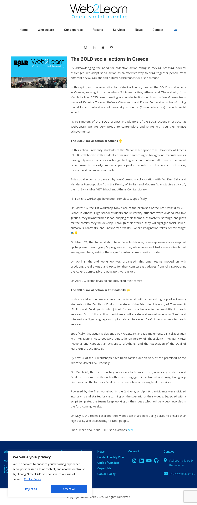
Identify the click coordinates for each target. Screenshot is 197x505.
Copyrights (104, 468)
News (101, 451)
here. (131, 430)
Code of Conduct (108, 463)
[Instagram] (134, 460)
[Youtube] (149, 460)
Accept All (69, 489)
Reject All (31, 489)
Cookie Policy (32, 479)
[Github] (156, 460)
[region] (50, 474)
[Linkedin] (141, 460)
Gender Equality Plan (110, 457)
